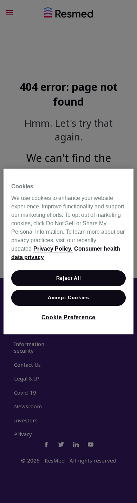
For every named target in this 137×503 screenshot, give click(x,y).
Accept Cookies (68, 298)
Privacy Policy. (52, 249)
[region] (69, 252)
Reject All (68, 278)
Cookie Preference (68, 317)
